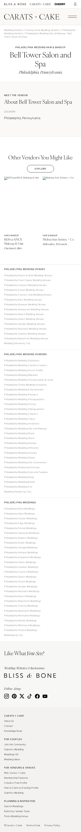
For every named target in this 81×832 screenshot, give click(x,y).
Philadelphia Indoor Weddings (20, 562)
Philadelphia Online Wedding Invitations (25, 385)
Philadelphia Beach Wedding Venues (24, 314)
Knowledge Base (13, 731)
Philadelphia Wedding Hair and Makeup (25, 428)
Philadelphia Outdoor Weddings (21, 567)
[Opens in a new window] (15, 4)
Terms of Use (33, 825)
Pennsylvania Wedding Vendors (42, 30)
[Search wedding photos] (59, 4)
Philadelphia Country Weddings (21, 572)
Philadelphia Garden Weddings (21, 586)
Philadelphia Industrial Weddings (21, 533)
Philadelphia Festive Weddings (20, 630)
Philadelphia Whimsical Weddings (22, 625)
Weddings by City (13, 635)
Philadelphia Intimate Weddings (21, 552)
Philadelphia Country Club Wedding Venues (27, 294)
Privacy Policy (52, 825)
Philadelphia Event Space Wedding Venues (27, 280)
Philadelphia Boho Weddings (19, 508)
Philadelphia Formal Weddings (20, 528)
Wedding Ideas (12, 759)
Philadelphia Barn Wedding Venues (23, 299)
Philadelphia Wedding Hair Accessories (25, 462)
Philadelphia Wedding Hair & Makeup (45, 33)
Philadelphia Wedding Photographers (24, 399)
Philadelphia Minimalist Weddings (22, 615)
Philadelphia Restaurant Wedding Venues (26, 309)
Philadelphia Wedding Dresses (20, 453)
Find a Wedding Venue (16, 816)
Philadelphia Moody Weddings (20, 620)
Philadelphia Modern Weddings (21, 538)
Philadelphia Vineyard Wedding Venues (25, 285)
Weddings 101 (11, 754)
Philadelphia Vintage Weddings (21, 547)
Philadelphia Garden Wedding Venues (24, 324)
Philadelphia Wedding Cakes (19, 419)
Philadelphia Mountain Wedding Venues (25, 328)
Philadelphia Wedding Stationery (22, 360)
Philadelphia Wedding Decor (19, 438)
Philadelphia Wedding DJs (18, 486)
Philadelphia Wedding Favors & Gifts (23, 370)
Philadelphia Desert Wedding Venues (24, 319)
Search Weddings (13, 806)
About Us (9, 721)
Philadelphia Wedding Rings (19, 477)
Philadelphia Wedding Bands (19, 482)
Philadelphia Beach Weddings (20, 596)
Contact (8, 726)
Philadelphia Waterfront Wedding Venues (26, 338)
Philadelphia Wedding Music (19, 433)
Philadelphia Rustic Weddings (20, 542)
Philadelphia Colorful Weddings (21, 606)
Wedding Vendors (13, 30)
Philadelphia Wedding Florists (20, 404)
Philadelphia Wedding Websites (21, 375)
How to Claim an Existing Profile (21, 788)
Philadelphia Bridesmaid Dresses (22, 467)
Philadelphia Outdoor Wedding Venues (25, 333)
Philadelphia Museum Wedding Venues (25, 304)
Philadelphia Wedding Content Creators (25, 365)
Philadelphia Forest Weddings (20, 581)
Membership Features (16, 778)
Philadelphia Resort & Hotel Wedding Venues (28, 275)
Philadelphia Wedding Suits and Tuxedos (26, 472)
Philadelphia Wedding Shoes (19, 457)
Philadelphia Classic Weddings (20, 518)
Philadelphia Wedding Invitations (21, 423)
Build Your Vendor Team (17, 811)
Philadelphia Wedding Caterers (21, 414)
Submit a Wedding (14, 749)
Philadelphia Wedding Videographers (24, 409)
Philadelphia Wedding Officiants (21, 448)
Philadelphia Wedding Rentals (20, 443)
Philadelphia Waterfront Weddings (22, 601)
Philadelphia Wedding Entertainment (24, 389)
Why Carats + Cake (15, 773)
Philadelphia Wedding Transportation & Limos (28, 380)
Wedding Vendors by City (18, 491)
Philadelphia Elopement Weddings (22, 557)
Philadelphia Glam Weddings (19, 513)
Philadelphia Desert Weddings (20, 576)
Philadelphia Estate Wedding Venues (24, 290)
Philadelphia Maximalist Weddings (22, 611)
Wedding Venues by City (17, 343)
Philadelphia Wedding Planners (21, 394)
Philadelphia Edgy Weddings (19, 523)
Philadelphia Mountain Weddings (21, 591)
